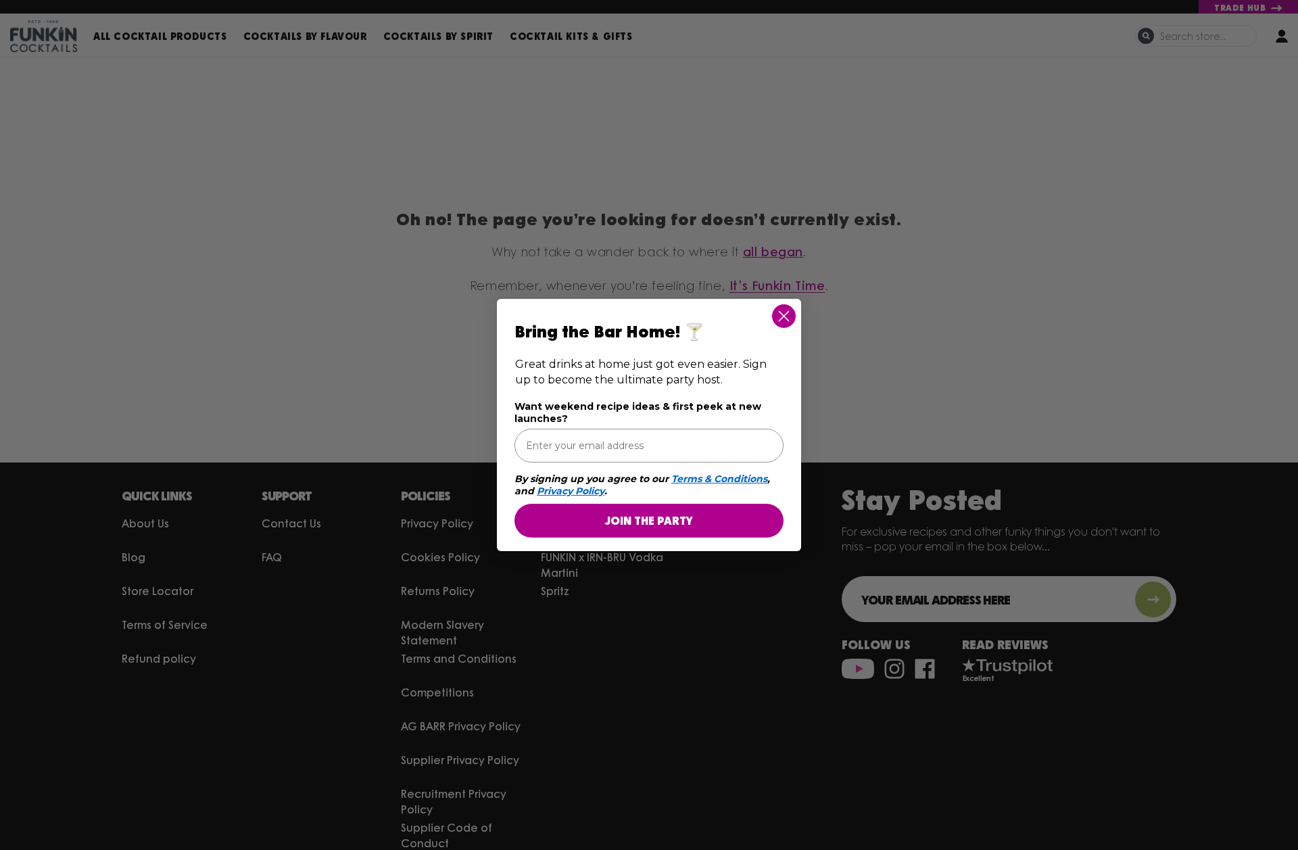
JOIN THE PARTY (649, 520)
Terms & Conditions (719, 479)
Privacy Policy (570, 491)
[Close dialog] (784, 316)
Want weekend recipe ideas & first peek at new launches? (637, 412)
